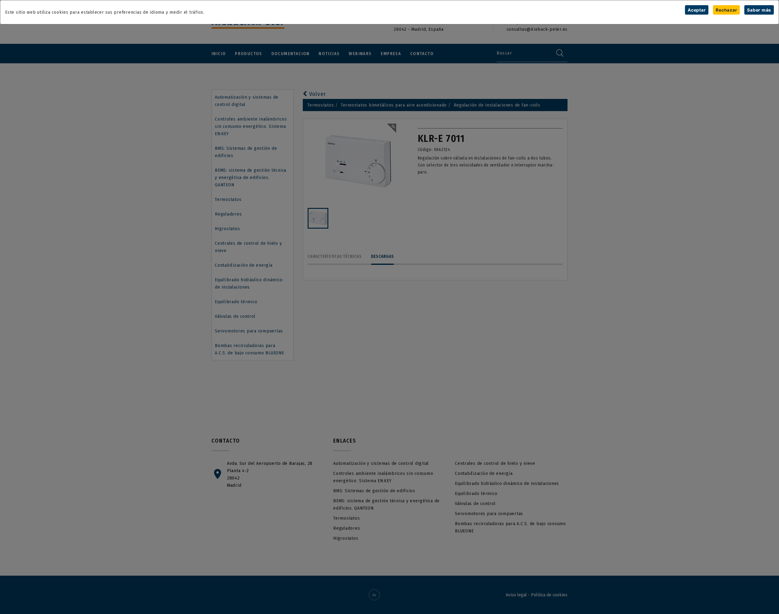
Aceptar (697, 9)
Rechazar (726, 9)
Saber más (759, 9)
